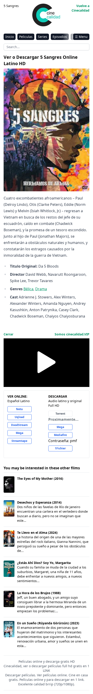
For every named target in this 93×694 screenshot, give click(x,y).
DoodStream (19, 425)
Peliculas (26, 36)
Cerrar (8, 334)
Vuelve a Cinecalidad (80, 8)
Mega (19, 433)
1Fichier (60, 448)
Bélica (28, 288)
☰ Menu (81, 36)
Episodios (60, 36)
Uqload (19, 417)
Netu (19, 409)
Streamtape (19, 441)
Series (42, 36)
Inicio (9, 36)
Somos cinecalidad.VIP (72, 334)
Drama (41, 288)
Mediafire (60, 435)
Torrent (60, 414)
